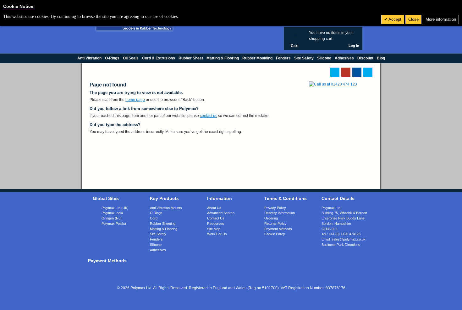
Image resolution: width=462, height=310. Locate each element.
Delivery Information (279, 213)
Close (413, 19)
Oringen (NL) (112, 218)
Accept (394, 19)
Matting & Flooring (163, 229)
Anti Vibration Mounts (166, 208)
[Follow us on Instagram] (367, 72)
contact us (208, 115)
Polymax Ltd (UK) (115, 208)
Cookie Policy (274, 234)
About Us (214, 208)
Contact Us (215, 218)
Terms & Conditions (285, 198)
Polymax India (112, 213)
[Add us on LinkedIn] (345, 72)
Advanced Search (220, 213)
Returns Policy (275, 223)
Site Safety (158, 234)
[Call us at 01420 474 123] (333, 84)
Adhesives (158, 250)
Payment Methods (278, 229)
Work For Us (217, 234)
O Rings (156, 213)
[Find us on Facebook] (356, 72)
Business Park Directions (341, 244)
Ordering (271, 218)
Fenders (156, 239)
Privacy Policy (275, 208)
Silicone (156, 244)
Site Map (213, 229)
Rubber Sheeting (162, 223)
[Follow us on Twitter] (334, 72)
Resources (215, 223)
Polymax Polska (114, 223)
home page (135, 99)
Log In (354, 45)
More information (441, 19)
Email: (344, 239)
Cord (153, 218)
